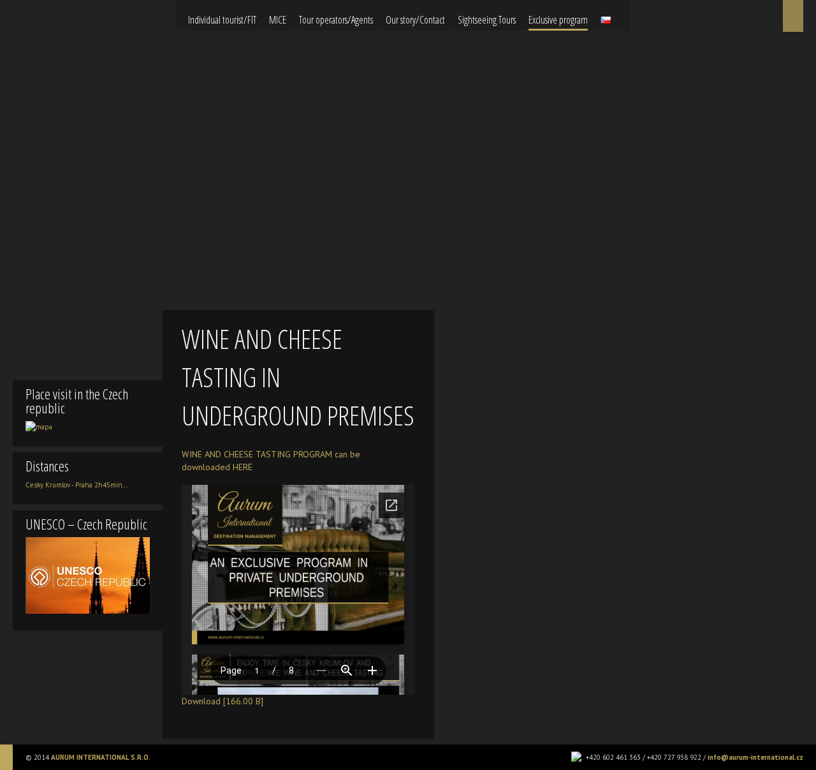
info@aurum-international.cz (755, 757)
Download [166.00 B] (222, 701)
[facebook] (576, 756)
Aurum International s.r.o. (100, 757)
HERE (242, 467)
